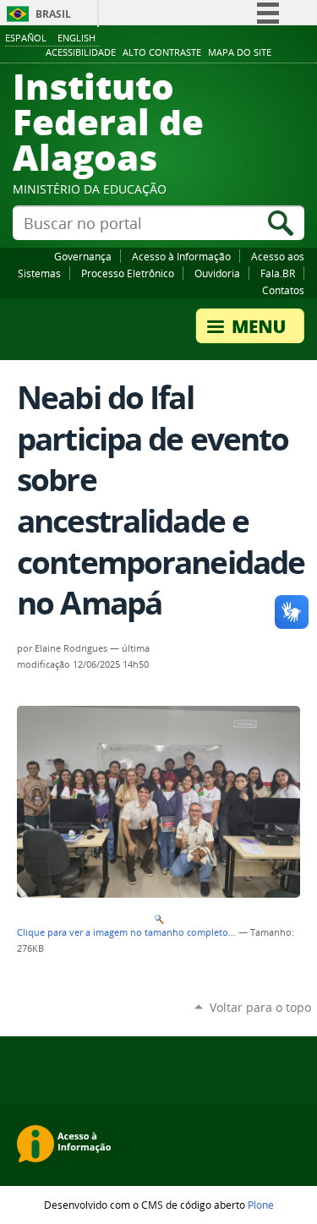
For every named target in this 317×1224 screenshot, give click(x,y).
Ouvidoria (217, 273)
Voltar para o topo (260, 1007)
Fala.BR (277, 273)
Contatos (283, 290)
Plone (261, 1204)
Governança (83, 256)
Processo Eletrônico (127, 273)
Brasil (53, 14)
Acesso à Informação (181, 256)
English (76, 37)
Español (25, 37)
